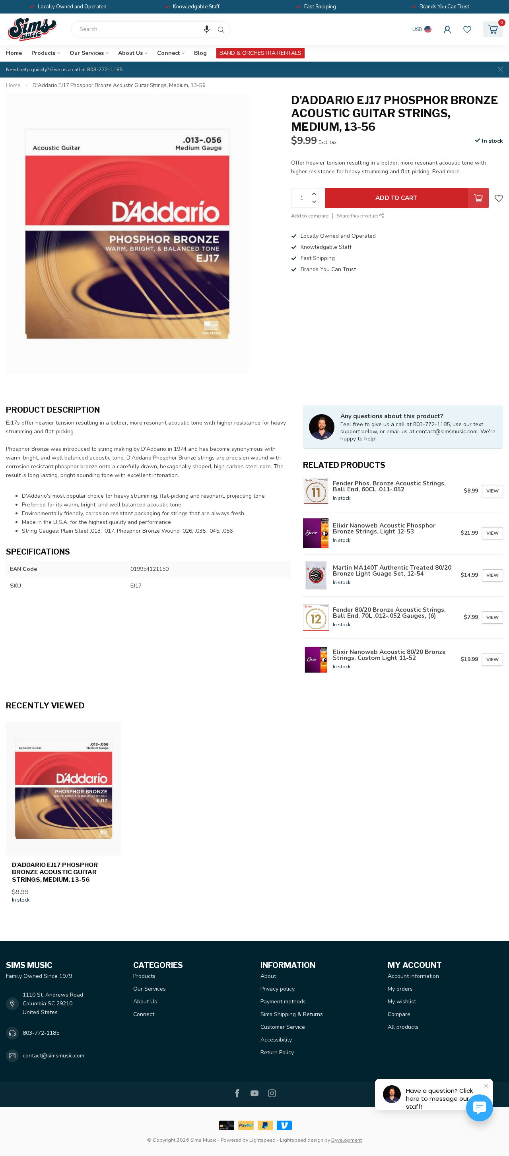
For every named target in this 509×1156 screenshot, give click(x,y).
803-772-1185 (41, 1033)
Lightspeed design (301, 1140)
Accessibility (276, 1040)
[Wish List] (467, 29)
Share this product (358, 215)
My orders (400, 989)
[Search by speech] (207, 29)
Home (14, 53)
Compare (399, 1014)
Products (43, 53)
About (268, 976)
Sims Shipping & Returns (291, 1014)
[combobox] (150, 29)
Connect (168, 53)
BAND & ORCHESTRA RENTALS (260, 53)
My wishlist (402, 1001)
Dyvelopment (346, 1140)
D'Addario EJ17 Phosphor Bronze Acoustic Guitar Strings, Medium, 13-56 (119, 85)
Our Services (87, 53)
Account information (413, 976)
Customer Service (282, 1027)
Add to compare (309, 215)
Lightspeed (262, 1140)
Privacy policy (277, 989)
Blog (200, 53)
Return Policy (277, 1052)
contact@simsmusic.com (53, 1055)
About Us (130, 53)
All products (403, 1027)
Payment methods (283, 1001)
